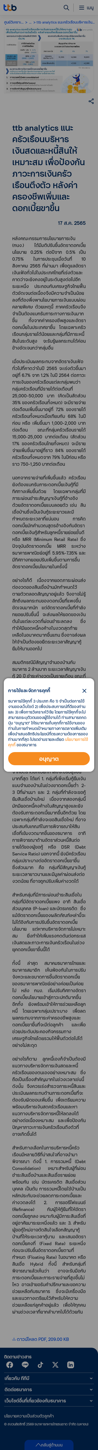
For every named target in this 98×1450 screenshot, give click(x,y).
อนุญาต (49, 759)
